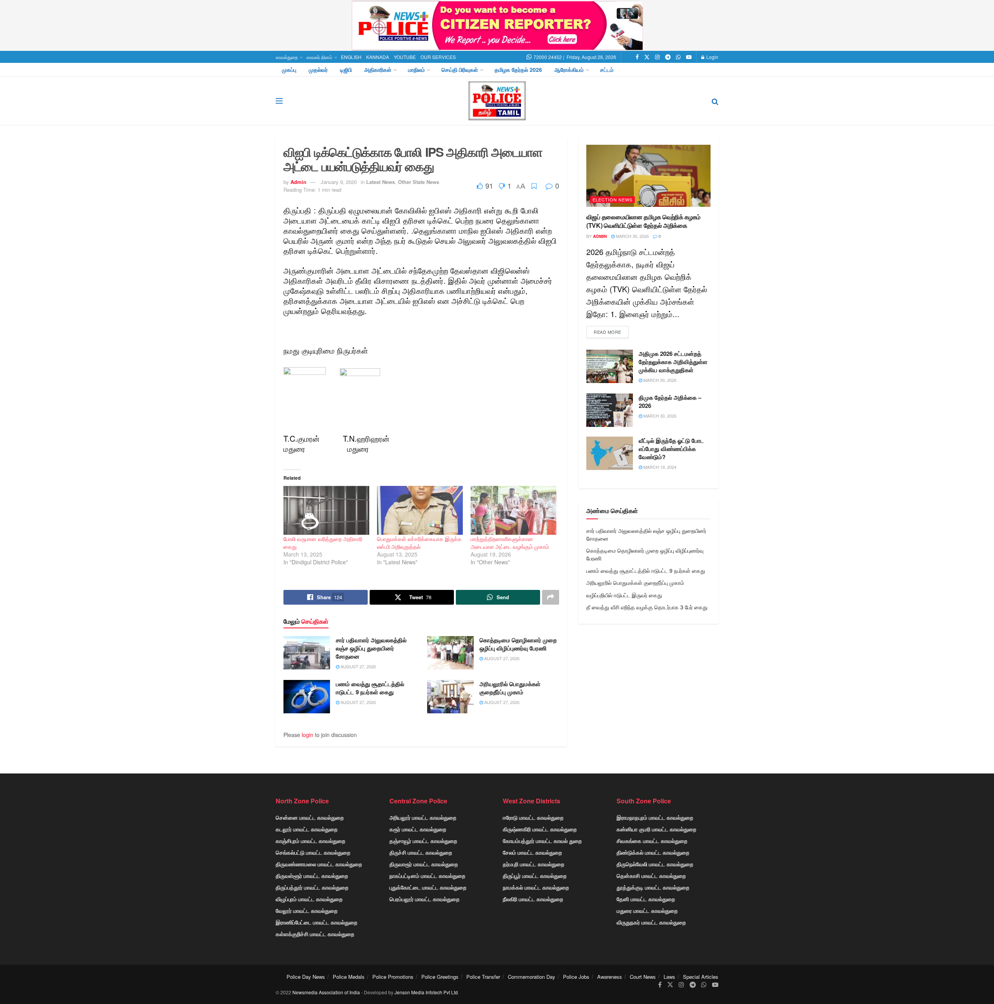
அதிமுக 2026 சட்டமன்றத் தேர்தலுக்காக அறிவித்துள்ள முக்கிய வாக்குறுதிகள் (673, 361)
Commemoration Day (531, 976)
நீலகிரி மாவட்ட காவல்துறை (533, 899)
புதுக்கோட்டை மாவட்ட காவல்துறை (427, 887)
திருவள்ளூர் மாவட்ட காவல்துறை (312, 875)
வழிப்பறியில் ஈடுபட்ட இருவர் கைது (624, 595)
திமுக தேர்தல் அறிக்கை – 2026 (670, 401)
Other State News (418, 182)
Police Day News (306, 976)
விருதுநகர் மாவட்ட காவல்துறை (651, 922)
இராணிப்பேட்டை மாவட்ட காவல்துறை (316, 922)
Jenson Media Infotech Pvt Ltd (426, 992)
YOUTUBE (405, 57)
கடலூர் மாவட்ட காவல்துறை (306, 829)
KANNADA (377, 57)
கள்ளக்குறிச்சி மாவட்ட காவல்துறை (315, 934)
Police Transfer (483, 976)
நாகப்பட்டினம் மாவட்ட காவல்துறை (427, 875)
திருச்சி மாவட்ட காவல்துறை (420, 852)
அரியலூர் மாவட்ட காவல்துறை (422, 817)
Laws (669, 976)
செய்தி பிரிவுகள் (459, 69)
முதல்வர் (318, 69)
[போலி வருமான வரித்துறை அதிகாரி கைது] (326, 510)
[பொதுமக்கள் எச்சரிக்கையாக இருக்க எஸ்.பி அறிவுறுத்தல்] (420, 510)
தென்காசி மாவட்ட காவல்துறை (651, 875)
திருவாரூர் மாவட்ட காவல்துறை (423, 864)
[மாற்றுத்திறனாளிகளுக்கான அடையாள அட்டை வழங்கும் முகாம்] (513, 510)
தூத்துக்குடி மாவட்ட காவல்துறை (653, 887)
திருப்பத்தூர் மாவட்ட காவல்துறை (312, 887)
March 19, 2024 (659, 467)
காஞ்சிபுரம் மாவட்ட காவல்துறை (310, 840)
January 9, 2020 (339, 182)
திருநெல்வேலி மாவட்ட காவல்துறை (655, 864)
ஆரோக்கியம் (569, 69)
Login (711, 57)
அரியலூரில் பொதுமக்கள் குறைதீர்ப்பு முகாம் (510, 688)
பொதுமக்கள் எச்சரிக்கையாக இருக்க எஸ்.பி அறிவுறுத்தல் (419, 542)
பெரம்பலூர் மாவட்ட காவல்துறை (424, 899)
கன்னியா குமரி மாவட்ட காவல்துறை (656, 829)
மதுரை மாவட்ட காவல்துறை (647, 910)
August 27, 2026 (357, 666)
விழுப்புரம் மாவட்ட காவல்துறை (309, 899)
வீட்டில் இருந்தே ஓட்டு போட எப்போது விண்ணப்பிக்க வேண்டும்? (671, 448)
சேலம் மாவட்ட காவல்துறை (532, 852)
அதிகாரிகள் (377, 69)
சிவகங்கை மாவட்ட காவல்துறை (652, 840)
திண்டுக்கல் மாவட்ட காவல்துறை (653, 852)
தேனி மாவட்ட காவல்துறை (646, 899)
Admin (298, 182)
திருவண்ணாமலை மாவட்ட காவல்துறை (319, 864)
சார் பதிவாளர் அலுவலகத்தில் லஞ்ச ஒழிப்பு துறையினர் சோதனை (371, 648)
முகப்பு (289, 69)
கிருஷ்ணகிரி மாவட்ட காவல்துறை (540, 829)
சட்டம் (606, 69)
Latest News (380, 182)
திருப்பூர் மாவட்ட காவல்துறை (535, 875)
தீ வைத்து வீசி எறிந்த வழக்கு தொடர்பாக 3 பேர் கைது (646, 607)
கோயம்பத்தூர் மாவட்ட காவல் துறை (542, 840)
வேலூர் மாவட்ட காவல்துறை (306, 910)
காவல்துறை (287, 57)
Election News (613, 199)
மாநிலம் (416, 69)
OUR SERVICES (438, 57)
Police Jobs (576, 976)
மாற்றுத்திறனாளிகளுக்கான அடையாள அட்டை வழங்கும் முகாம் (510, 542)
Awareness (609, 976)
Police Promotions (393, 976)
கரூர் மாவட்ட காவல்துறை (417, 829)
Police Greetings (440, 976)
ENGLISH (351, 57)
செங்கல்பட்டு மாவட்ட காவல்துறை (313, 852)
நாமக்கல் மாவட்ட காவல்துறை (536, 887)
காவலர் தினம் (319, 57)
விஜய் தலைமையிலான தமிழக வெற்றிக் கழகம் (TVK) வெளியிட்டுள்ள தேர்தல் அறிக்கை (643, 221)
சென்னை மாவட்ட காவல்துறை (310, 817)
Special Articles (700, 976)
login (307, 735)
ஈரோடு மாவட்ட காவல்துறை (533, 817)
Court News (643, 976)
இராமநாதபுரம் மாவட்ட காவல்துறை (655, 817)
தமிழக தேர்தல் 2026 (518, 69)
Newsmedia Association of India (326, 992)
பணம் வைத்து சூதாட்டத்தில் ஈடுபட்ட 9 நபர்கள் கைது (370, 688)
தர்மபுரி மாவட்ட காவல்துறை (533, 864)
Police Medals (349, 976)
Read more (607, 332)
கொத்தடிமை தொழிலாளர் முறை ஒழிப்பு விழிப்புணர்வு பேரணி (518, 644)
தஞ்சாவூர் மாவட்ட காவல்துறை (423, 840)
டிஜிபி (346, 69)
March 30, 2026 (632, 236)
